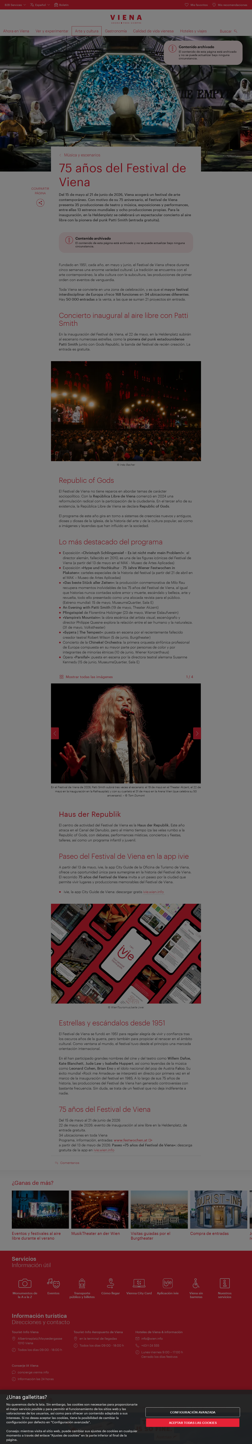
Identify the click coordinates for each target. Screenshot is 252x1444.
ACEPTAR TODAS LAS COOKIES (193, 1422)
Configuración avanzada (193, 1412)
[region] (126, 1417)
